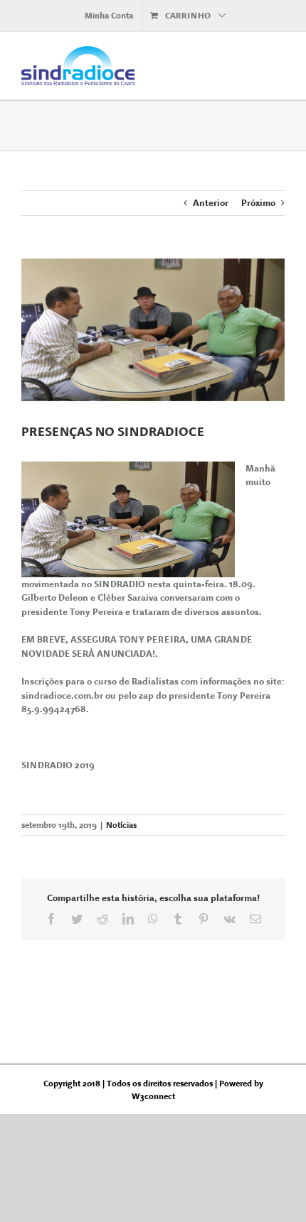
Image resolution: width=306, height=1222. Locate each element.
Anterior (210, 202)
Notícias (121, 825)
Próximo (258, 202)
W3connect (153, 1096)
